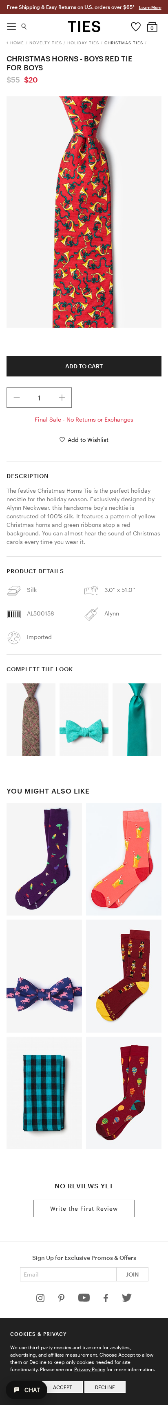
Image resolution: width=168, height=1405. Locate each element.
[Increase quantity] (62, 397)
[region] (84, 212)
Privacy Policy (89, 1369)
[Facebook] (106, 1299)
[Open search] (24, 24)
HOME (17, 42)
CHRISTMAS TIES (123, 42)
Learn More (150, 7)
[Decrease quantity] (17, 397)
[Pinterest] (62, 1299)
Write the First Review (84, 1208)
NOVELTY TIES (45, 42)
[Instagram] (41, 1299)
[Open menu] (11, 24)
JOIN (132, 1274)
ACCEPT (62, 1387)
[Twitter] (127, 1299)
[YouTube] (84, 1299)
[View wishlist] (136, 25)
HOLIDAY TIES (83, 42)
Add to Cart (84, 366)
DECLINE (105, 1387)
